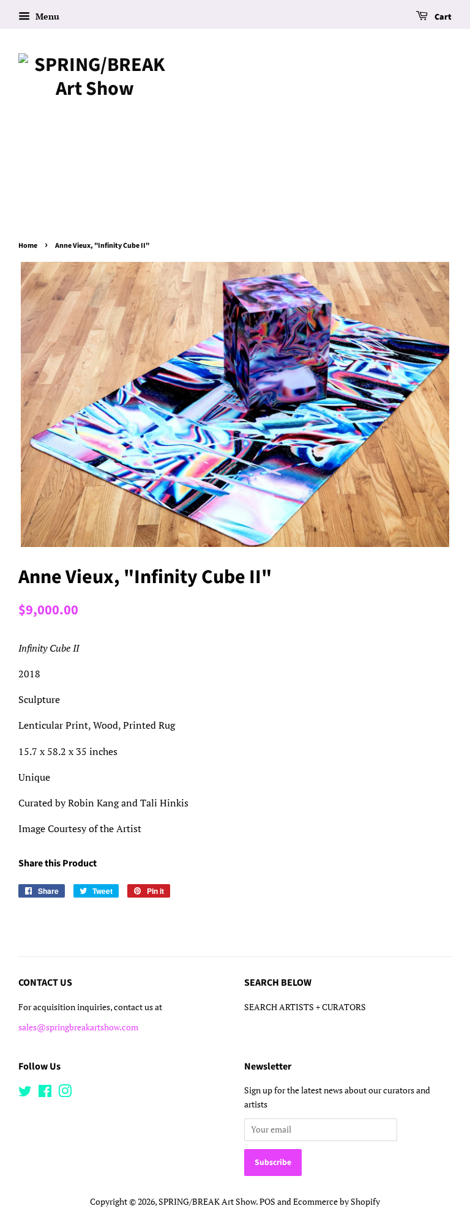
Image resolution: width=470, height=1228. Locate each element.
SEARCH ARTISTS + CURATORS (305, 1007)
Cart (442, 17)
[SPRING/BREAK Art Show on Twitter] (25, 1093)
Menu (46, 16)
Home (27, 245)
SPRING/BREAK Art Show (207, 1201)
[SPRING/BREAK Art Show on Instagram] (65, 1093)
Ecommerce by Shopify (336, 1201)
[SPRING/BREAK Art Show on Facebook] (45, 1093)
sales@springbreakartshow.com (78, 1027)
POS (267, 1201)
